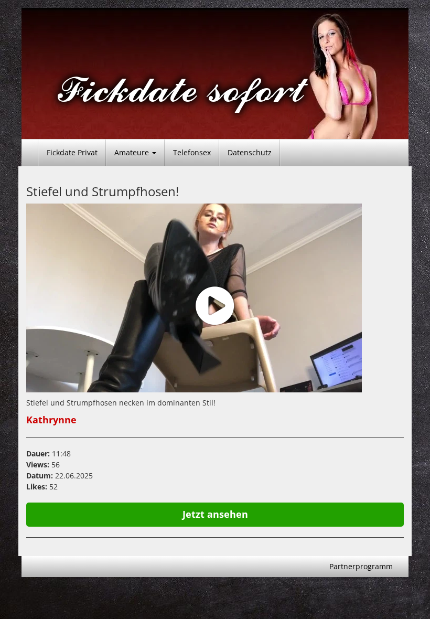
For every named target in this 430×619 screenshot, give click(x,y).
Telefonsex (192, 152)
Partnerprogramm (361, 566)
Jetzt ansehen (215, 514)
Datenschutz (250, 152)
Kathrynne (51, 419)
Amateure (132, 152)
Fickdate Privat (72, 152)
